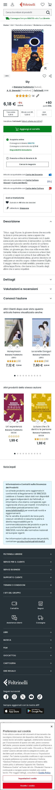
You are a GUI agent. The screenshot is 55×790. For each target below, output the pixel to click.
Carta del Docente (34, 174)
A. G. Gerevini (13, 90)
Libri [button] (5, 632)
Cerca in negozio (27, 164)
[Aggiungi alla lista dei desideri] (44, 76)
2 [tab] (28, 69)
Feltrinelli (38, 90)
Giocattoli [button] (9, 655)
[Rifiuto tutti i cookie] (52, 726)
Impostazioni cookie (27, 778)
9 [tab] (37, 375)
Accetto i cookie (27, 785)
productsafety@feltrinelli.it (31, 541)
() (33, 96)
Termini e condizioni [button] (14, 585)
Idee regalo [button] (9, 671)
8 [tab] (34, 375)
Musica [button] (7, 640)
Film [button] (5, 647)
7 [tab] (31, 375)
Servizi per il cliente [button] (14, 561)
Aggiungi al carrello (29, 129)
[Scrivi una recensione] (37, 95)
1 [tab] (26, 69)
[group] (27, 18)
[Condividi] (50, 76)
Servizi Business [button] (11, 569)
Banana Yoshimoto (24, 87)
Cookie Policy (44, 772)
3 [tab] (20, 375)
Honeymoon (14, 351)
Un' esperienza (14, 426)
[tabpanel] (27, 50)
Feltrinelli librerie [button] (12, 554)
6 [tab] (28, 375)
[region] (27, 756)
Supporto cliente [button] (12, 577)
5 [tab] (26, 375)
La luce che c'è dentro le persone (41, 428)
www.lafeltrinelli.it (15, 510)
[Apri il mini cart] (49, 4)
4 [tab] (23, 375)
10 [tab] (40, 375)
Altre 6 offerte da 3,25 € (32, 121)
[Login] (12, 4)
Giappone (24, 208)
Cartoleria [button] (9, 663)
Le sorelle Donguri (41, 351)
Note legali (9, 466)
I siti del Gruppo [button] (12, 592)
